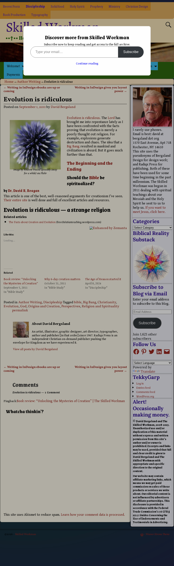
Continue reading (87, 63)
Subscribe (131, 52)
